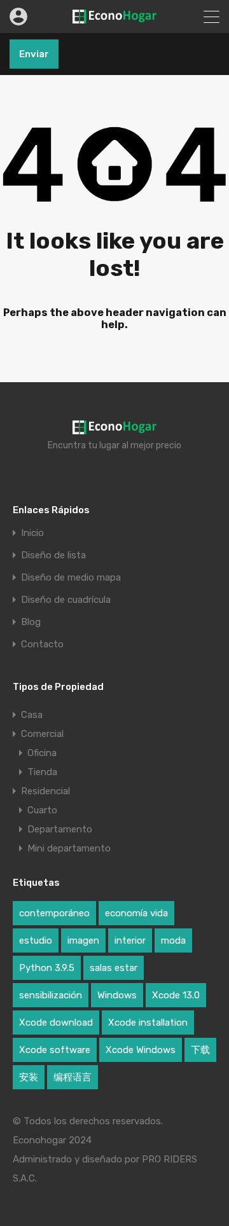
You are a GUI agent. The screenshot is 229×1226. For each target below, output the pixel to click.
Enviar (34, 54)
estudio (35, 940)
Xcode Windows (141, 1050)
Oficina (42, 753)
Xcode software (54, 1050)
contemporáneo (54, 913)
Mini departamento (69, 848)
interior (130, 940)
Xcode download (56, 1022)
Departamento (59, 829)
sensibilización (50, 995)
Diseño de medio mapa (71, 577)
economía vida (136, 913)
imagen (83, 940)
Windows (117, 995)
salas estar (113, 968)
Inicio (32, 533)
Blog (31, 622)
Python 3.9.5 (46, 968)
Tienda (42, 772)
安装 (28, 1077)
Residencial (45, 791)
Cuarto (42, 810)
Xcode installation (148, 1022)
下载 (200, 1050)
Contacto (42, 644)
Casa (32, 714)
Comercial (42, 734)
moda (173, 940)
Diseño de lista (53, 555)
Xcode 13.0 (176, 995)
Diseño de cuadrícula (66, 600)
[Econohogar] (114, 18)
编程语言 (72, 1077)
